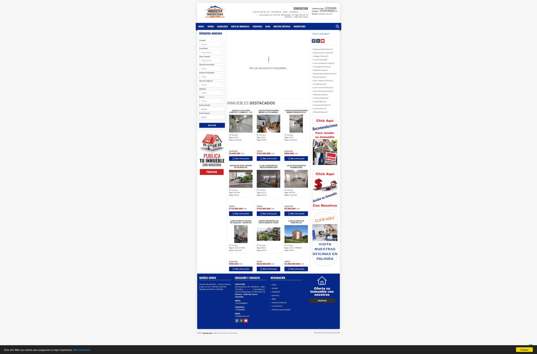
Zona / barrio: (204, 56)
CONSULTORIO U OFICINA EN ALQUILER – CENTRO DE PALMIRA (241, 222)
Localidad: (203, 48)
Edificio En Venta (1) (321, 70)
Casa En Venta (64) (320, 59)
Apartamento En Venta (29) (323, 53)
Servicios (257, 26)
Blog (267, 26)
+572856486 (330, 8)
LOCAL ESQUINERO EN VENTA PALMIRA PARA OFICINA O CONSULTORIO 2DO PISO (268, 166)
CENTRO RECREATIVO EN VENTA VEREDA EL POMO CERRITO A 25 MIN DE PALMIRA (268, 222)
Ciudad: (202, 40)
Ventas (211, 26)
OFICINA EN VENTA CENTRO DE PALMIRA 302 (241, 166)
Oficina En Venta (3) (321, 94)
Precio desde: (204, 105)
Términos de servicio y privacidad (327, 332)
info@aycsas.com (242, 316)
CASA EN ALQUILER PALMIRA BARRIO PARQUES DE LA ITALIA (296, 111)
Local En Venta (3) (320, 84)
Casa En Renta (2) (320, 101)
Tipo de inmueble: (206, 64)
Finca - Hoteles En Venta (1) (323, 80)
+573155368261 (327, 11)
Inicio (201, 26)
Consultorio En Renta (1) (322, 105)
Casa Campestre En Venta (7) (324, 63)
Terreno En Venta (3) (321, 98)
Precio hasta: (204, 113)
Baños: (202, 97)
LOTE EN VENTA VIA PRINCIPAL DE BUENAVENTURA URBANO (296, 222)
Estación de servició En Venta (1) (325, 73)
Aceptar (524, 349)
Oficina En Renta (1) (321, 112)
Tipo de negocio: (206, 81)
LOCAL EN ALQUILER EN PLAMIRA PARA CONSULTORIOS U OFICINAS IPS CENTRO (296, 166)
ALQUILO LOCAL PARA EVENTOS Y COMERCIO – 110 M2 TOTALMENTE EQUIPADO (240, 111)
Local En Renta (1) (320, 108)
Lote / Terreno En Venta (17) (324, 87)
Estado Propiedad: (206, 72)
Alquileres (222, 26)
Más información (81, 349)
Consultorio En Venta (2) (322, 66)
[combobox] (212, 44)
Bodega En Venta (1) (321, 56)
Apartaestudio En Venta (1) (323, 49)
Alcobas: (202, 89)
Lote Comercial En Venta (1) (323, 91)
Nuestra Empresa (282, 26)
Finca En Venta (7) (320, 77)
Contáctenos (300, 26)
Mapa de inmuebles (240, 26)
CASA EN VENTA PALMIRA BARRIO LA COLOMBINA (268, 111)
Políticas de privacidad (281, 309)
